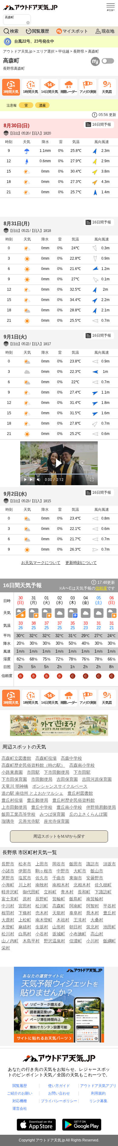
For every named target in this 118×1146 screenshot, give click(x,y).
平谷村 (109, 905)
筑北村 (92, 926)
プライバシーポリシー (59, 1101)
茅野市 (8, 877)
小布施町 (77, 933)
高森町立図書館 (16, 758)
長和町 (84, 891)
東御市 (75, 877)
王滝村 (80, 919)
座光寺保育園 (56, 821)
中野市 (63, 870)
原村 (27, 898)
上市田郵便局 (14, 807)
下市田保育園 (14, 779)
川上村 (24, 884)
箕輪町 (58, 898)
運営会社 (19, 1108)
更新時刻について (81, 562)
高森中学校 (71, 758)
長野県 (78, 51)
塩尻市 (24, 877)
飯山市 (96, 870)
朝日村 (75, 926)
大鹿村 (8, 919)
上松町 (24, 919)
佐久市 (41, 877)
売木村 (41, 912)
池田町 (109, 926)
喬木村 (92, 912)
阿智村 (92, 905)
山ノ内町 (10, 940)
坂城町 (58, 933)
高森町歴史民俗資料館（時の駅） (33, 765)
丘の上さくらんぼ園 (88, 814)
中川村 (8, 905)
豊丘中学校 (41, 807)
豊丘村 (109, 912)
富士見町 (10, 898)
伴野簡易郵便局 (101, 807)
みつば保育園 (52, 814)
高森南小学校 (82, 765)
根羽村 (8, 912)
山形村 (58, 926)
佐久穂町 (103, 884)
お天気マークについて (41, 562)
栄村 (6, 947)
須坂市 (109, 863)
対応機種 (19, 1101)
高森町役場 (46, 758)
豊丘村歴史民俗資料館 (73, 800)
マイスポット (75, 31)
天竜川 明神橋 (15, 786)
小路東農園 (12, 772)
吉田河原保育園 (97, 779)
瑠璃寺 (8, 821)
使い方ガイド (59, 1086)
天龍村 (58, 912)
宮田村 (24, 905)
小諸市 (8, 870)
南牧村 (41, 884)
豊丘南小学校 (69, 807)
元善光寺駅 (29, 821)
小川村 (92, 940)
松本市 (24, 863)
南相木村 (60, 884)
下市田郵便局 (56, 772)
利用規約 (98, 1093)
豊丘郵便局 (37, 800)
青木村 (67, 891)
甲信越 (63, 51)
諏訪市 (92, 863)
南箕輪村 (94, 898)
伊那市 (24, 870)
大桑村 (96, 919)
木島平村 (31, 940)
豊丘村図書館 (80, 793)
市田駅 (33, 772)
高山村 (96, 933)
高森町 (58, 905)
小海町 (8, 884)
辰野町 (41, 898)
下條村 (24, 912)
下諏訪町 (103, 891)
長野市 (8, 863)
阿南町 (75, 905)
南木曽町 (43, 919)
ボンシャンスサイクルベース (59, 786)
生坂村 (41, 926)
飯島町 (75, 898)
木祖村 (63, 919)
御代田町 (31, 891)
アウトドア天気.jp (17, 51)
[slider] (59, 474)
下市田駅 (82, 772)
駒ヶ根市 (43, 870)
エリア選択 (45, 51)
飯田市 (75, 863)
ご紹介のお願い (19, 1093)
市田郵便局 (41, 779)
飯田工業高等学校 (18, 814)
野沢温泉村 (54, 940)
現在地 (108, 31)
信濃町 (75, 940)
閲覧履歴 (40, 31)
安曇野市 (94, 877)
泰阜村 (75, 912)
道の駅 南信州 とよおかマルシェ (32, 793)
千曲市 (58, 877)
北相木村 (82, 884)
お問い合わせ (59, 1093)
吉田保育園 (67, 779)
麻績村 (24, 926)
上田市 (41, 863)
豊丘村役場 (12, 800)
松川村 (8, 933)
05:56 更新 (107, 115)
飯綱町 (109, 940)
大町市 (80, 870)
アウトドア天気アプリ (98, 1086)
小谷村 (41, 933)
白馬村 (24, 933)
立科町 (50, 891)
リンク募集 (98, 1101)
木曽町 (8, 926)
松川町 (41, 905)
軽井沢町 (10, 891)
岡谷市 (58, 863)
